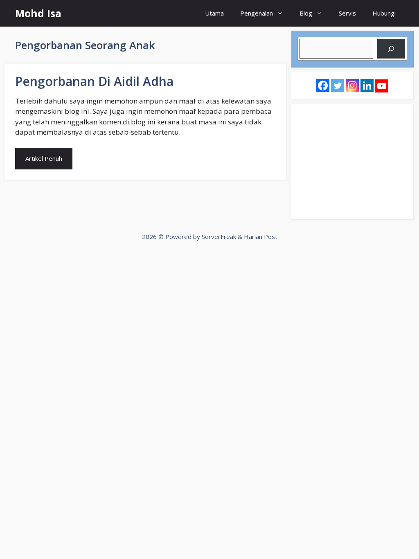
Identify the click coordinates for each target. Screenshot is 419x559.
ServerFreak (219, 236)
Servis (347, 13)
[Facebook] (322, 85)
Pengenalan (256, 13)
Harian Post (260, 236)
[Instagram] (352, 85)
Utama (214, 13)
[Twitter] (337, 85)
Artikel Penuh (43, 158)
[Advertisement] (352, 161)
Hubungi (384, 13)
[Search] (391, 49)
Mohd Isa (38, 13)
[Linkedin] (367, 85)
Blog (306, 13)
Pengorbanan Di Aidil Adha (94, 81)
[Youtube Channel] (381, 85)
